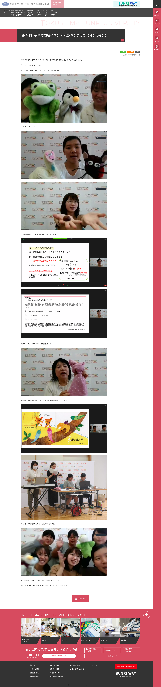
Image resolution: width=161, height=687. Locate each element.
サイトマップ (93, 665)
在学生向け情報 (34, 673)
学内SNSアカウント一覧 (59, 656)
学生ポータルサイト (112, 656)
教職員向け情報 (54, 669)
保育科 (53, 15)
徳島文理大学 (129, 650)
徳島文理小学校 (110, 650)
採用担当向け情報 (55, 673)
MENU (157, 6)
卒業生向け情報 (54, 665)
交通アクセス (157, 15)
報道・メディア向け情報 (56, 676)
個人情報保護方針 (75, 665)
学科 (46, 15)
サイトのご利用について (77, 669)
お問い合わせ (157, 23)
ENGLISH (156, 49)
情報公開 (32, 665)
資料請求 (157, 32)
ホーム (6, 10)
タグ (46, 10)
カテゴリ (39, 10)
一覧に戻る (82, 598)
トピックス (54, 13)
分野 (46, 13)
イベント (53, 10)
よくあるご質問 (34, 669)
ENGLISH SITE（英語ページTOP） (126, 666)
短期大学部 (30, 10)
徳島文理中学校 (91, 650)
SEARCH (157, 41)
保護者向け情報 (34, 676)
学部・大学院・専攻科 (17, 10)
